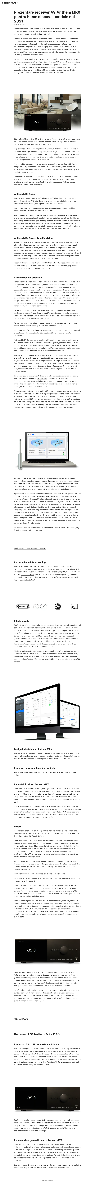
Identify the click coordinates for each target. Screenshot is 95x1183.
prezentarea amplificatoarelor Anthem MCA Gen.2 (33, 211)
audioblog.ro (9, 2)
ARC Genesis (42, 379)
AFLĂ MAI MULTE (21, 1019)
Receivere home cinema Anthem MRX (29, 29)
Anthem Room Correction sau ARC (45, 62)
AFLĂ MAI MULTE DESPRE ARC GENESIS (30, 548)
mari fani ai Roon (27, 574)
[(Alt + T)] (18, 3)
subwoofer (28, 384)
